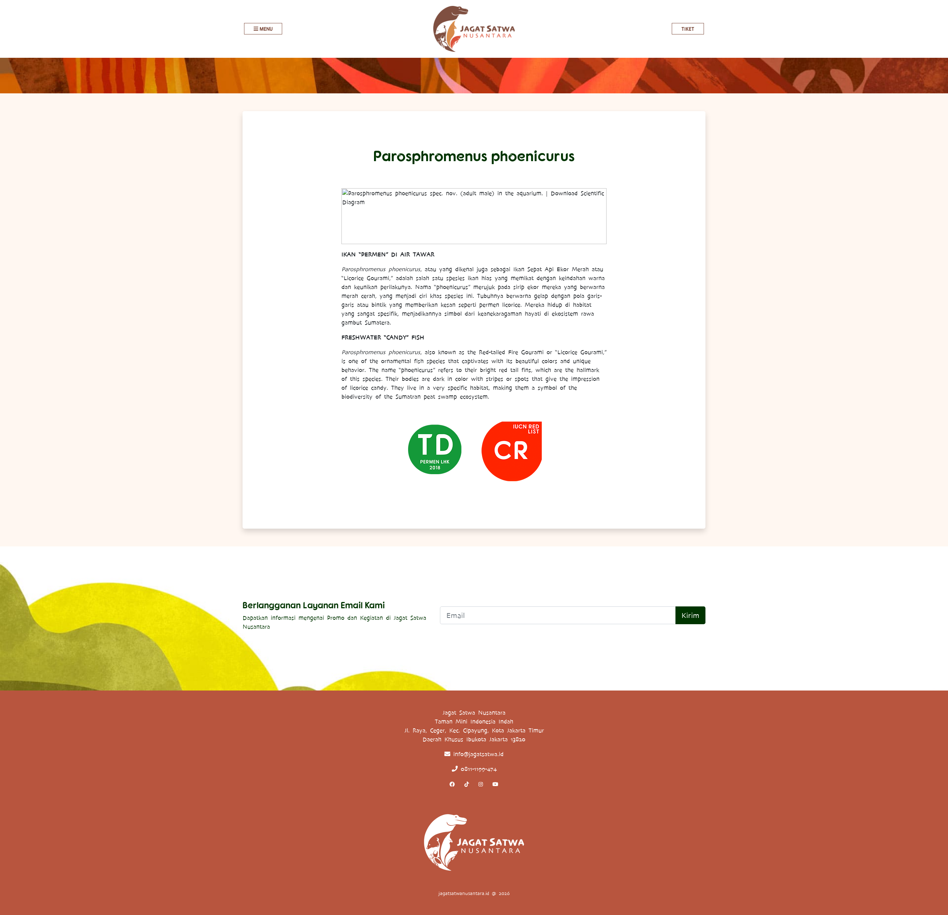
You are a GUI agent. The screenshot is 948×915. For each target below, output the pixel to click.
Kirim (690, 615)
